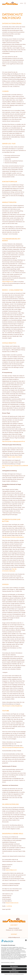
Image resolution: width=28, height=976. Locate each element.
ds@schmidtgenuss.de (7, 281)
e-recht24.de (9, 906)
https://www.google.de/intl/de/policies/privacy (13, 747)
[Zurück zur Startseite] (10, 3)
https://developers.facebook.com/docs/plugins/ (13, 537)
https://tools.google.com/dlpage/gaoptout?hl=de (13, 441)
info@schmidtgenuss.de (14, 937)
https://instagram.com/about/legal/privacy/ (12, 705)
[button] (23, 3)
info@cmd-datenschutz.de (12, 902)
